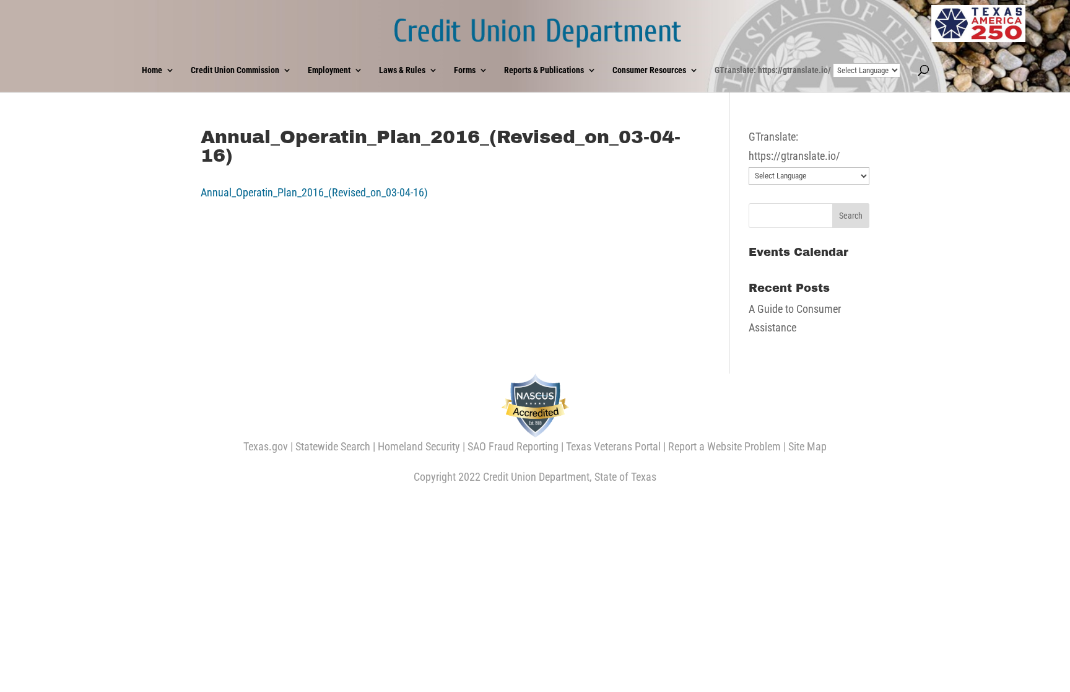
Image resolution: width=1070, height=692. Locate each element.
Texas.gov (265, 446)
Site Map (807, 446)
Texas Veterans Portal (613, 446)
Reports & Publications (544, 70)
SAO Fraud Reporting (513, 446)
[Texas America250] (978, 23)
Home (152, 70)
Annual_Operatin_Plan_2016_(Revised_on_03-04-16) (314, 192)
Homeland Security (419, 446)
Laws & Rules (402, 70)
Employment (329, 70)
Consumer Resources (649, 70)
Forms (465, 70)
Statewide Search (332, 446)
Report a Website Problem (724, 446)
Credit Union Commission (235, 70)
